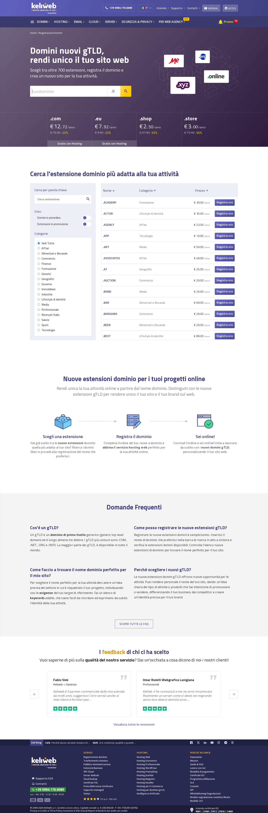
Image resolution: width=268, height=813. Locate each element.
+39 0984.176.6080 (120, 7)
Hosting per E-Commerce (150, 786)
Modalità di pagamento (202, 771)
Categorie (41, 233)
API (191, 789)
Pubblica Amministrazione (96, 764)
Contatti (194, 786)
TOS (51, 810)
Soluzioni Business (93, 768)
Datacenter (196, 757)
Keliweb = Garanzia (64, 684)
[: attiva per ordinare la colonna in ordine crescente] (224, 190)
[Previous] (34, 694)
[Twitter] (200, 742)
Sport (45, 325)
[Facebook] (193, 742)
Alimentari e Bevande (54, 253)
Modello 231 (196, 800)
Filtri (37, 211)
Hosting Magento (146, 779)
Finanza (46, 264)
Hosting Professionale (148, 764)
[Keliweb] (43, 762)
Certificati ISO (197, 775)
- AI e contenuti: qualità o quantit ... (114, 742)
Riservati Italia (50, 315)
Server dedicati (91, 775)
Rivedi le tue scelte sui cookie (112, 810)
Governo (47, 284)
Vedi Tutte (48, 243)
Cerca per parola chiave (50, 190)
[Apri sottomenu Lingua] (150, 8)
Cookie (43, 810)
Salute (45, 320)
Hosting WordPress (147, 768)
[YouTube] (214, 742)
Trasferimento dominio (95, 760)
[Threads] (234, 742)
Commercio (48, 258)
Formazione (49, 269)
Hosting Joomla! (145, 775)
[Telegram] (227, 742)
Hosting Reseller (145, 782)
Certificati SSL (90, 782)
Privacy (33, 810)
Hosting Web (143, 757)
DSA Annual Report (85, 810)
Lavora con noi (197, 768)
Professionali (151, 684)
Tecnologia (48, 330)
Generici (46, 274)
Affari (45, 248)
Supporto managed (93, 789)
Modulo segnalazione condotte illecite (210, 797)
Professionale (50, 310)
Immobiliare (49, 289)
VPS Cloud (88, 771)
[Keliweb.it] (43, 8)
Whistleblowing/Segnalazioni (205, 793)
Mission (194, 760)
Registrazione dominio (95, 757)
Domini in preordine (49, 218)
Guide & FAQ (196, 764)
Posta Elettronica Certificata (98, 786)
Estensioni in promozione (52, 224)
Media (45, 304)
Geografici (48, 279)
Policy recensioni (64, 810)
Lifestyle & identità (53, 299)
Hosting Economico (147, 760)
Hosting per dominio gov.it (151, 789)
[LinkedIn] (207, 742)
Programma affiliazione (202, 779)
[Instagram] (220, 742)
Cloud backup (90, 779)
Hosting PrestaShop (147, 771)
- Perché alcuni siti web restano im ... (67, 742)
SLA (192, 782)
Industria (47, 294)
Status (86, 793)
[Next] (233, 694)
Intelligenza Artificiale (148, 793)
